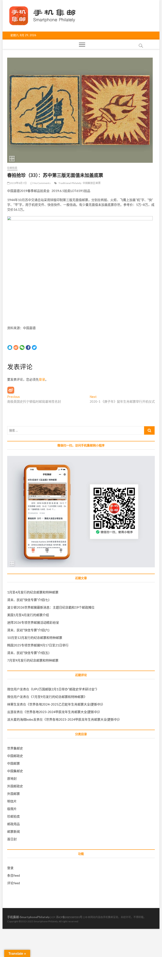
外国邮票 (13, 794)
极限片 (12, 809)
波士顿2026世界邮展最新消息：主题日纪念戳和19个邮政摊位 (50, 607)
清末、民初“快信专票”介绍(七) (28, 600)
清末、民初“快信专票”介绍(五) (28, 653)
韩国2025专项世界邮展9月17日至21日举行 (38, 645)
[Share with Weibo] (16, 347)
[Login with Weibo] (10, 390)
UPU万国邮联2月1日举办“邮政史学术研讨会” (64, 689)
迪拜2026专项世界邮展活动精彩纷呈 (33, 622)
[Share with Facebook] (28, 347)
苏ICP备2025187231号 (69, 917)
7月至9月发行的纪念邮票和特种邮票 (32, 660)
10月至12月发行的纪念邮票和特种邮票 (34, 637)
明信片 (12, 801)
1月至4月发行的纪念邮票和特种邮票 (32, 592)
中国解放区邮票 (92, 183)
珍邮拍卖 (12, 167)
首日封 (12, 839)
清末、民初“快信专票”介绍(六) (28, 630)
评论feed (13, 883)
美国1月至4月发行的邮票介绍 (28, 615)
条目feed (13, 875)
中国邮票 (13, 763)
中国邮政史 (15, 756)
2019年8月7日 (18, 183)
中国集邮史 (15, 771)
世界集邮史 (15, 748)
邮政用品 (13, 824)
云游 (10, 712)
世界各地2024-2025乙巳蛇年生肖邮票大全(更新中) (65, 704)
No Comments (41, 183)
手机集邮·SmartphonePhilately (28, 917)
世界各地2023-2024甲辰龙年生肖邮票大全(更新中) (62, 712)
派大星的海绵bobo (20, 719)
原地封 (12, 778)
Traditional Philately (69, 183)
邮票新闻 (13, 831)
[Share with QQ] (9, 347)
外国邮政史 (15, 786)
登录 (42, 379)
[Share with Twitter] (34, 347)
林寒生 (12, 704)
